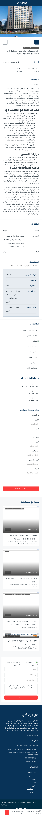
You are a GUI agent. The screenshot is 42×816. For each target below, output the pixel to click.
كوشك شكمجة (32, 772)
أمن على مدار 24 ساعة (30, 330)
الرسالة (36, 469)
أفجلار (34, 782)
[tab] (36, 42)
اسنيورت (33, 786)
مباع (24, 47)
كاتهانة (34, 779)
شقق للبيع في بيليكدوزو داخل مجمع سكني (22, 640)
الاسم (37, 442)
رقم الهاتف (35, 451)
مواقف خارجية (32, 346)
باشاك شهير (32, 776)
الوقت (37, 429)
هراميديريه (30, 792)
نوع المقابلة (35, 415)
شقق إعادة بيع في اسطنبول (32, 47)
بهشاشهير (30, 789)
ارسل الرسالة (21, 697)
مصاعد (35, 341)
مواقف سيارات (32, 357)
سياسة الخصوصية (32, 735)
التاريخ (37, 420)
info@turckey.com (31, 761)
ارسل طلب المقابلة (21, 488)
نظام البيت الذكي (31, 368)
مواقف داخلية (33, 352)
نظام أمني (34, 362)
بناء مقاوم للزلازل (31, 335)
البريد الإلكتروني (34, 460)
